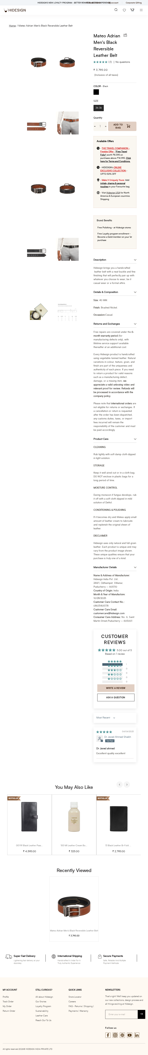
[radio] (97, 92)
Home (12, 26)
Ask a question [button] (115, 697)
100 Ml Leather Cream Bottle (75, 845)
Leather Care (42, 1016)
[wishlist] (124, 10)
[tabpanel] (29, 824)
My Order (7, 1006)
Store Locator (75, 997)
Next (127, 785)
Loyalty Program (43, 1006)
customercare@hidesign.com (109, 613)
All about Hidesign (44, 997)
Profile (6, 997)
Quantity (97, 118)
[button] (100, 62)
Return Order (9, 1011)
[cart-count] (132, 10)
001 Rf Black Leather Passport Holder (34, 845)
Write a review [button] (115, 688)
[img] (104, 732)
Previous (120, 785)
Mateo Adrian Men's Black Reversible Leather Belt (45, 26)
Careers (72, 1001)
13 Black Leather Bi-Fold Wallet (120, 845)
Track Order (8, 1001)
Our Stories (41, 1001)
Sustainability (42, 1011)
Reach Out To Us (43, 1020)
